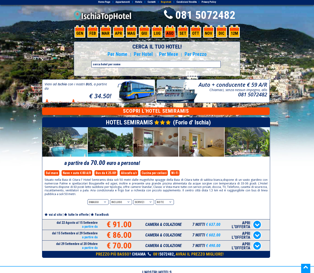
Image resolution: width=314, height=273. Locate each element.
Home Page (104, 1)
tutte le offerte (78, 214)
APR (118, 33)
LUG (157, 33)
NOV (208, 33)
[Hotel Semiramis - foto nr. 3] (155, 156)
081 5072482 (205, 15)
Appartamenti (123, 1)
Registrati (166, 1)
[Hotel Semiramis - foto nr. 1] (64, 156)
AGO (170, 33)
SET (183, 33)
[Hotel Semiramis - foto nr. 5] (247, 156)
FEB (92, 33)
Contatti (152, 1)
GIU (144, 33)
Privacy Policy (209, 1)
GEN (79, 33)
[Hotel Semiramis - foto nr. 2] (110, 156)
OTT (195, 33)
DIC (221, 33)
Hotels (138, 1)
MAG (131, 33)
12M (234, 33)
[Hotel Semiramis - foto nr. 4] (201, 156)
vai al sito (55, 214)
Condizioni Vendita (187, 1)
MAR (105, 33)
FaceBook (102, 214)
